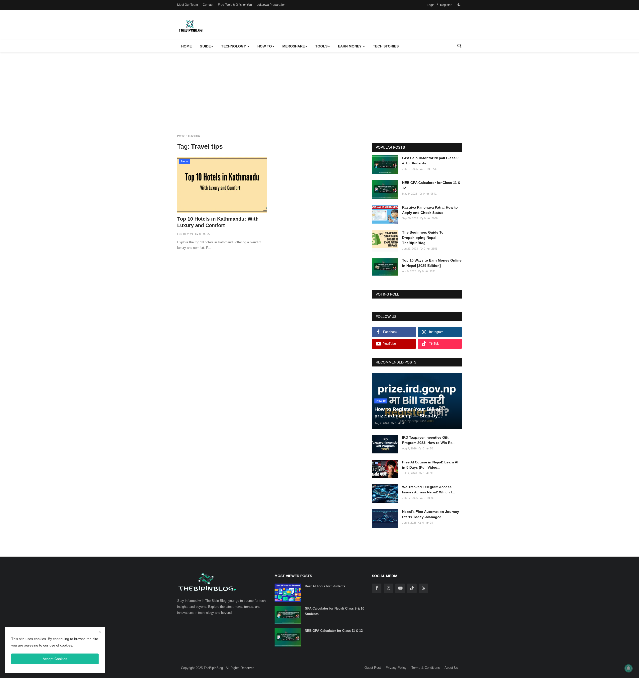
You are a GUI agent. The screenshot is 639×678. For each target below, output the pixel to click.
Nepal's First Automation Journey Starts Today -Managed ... (430, 514)
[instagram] (388, 588)
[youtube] (400, 588)
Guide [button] (205, 46)
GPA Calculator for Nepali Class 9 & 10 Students (430, 160)
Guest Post (372, 668)
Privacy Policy (396, 668)
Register (446, 5)
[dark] (459, 4)
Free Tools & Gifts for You (235, 4)
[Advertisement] (319, 90)
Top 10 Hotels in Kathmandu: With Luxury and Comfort (218, 222)
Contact (208, 4)
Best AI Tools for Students (325, 586)
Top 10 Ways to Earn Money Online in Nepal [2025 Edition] (432, 263)
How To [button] (264, 46)
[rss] (423, 588)
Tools (321, 46)
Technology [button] (234, 46)
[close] (99, 632)
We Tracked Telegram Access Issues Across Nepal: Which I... (428, 489)
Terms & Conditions (425, 668)
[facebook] (376, 588)
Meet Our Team (187, 4)
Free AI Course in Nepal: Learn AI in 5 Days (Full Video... (430, 464)
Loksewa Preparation (271, 4)
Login (431, 5)
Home (186, 46)
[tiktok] (412, 588)
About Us (451, 668)
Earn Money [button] (350, 46)
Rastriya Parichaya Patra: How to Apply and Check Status (430, 210)
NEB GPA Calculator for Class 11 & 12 (431, 185)
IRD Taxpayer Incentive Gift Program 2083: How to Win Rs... (429, 440)
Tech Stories (386, 46)
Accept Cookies (55, 659)
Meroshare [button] (293, 46)
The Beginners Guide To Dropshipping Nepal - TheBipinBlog (423, 237)
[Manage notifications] (629, 668)
